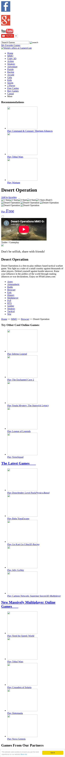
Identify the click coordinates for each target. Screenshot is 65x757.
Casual (10, 93)
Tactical (11, 311)
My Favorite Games (10, 45)
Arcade (10, 74)
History (10, 295)
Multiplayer (12, 298)
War (9, 314)
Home (10, 53)
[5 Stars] (40, 200)
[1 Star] (5, 200)
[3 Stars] (22, 200)
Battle (10, 287)
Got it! (53, 752)
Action (10, 61)
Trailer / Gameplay (10, 242)
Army (10, 281)
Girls (9, 77)
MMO (10, 56)
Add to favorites (9, 197)
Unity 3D (11, 58)
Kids (9, 80)
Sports (10, 83)
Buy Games (13, 91)
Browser (11, 289)
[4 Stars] (31, 200)
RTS (9, 303)
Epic (9, 292)
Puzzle (10, 69)
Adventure (12, 66)
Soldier (10, 306)
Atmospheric (13, 284)
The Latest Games (18, 463)
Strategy (11, 64)
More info (24, 754)
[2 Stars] (13, 200)
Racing (10, 72)
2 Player (11, 85)
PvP (9, 300)
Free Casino (13, 88)
